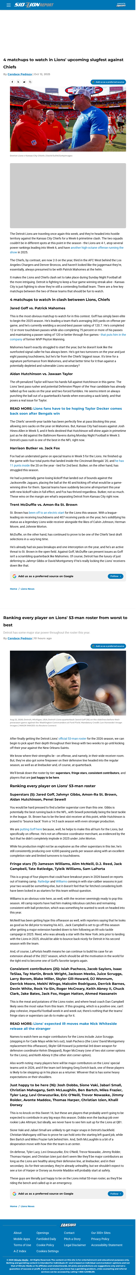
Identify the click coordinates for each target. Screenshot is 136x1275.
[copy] (30, 82)
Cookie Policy (45, 1245)
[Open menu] (9, 5)
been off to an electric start (46, 512)
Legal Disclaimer (75, 1245)
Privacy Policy (100, 1239)
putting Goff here (31, 829)
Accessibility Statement (106, 1245)
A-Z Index (20, 1251)
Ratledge (44, 881)
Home (13, 588)
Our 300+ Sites (100, 1233)
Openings (42, 1233)
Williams (61, 881)
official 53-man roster (72, 738)
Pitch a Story (72, 1239)
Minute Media (21, 1260)
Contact (69, 1233)
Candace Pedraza (20, 74)
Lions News (27, 588)
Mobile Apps (22, 1239)
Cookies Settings (47, 1251)
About (18, 1233)
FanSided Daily (46, 1239)
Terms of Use (22, 1245)
